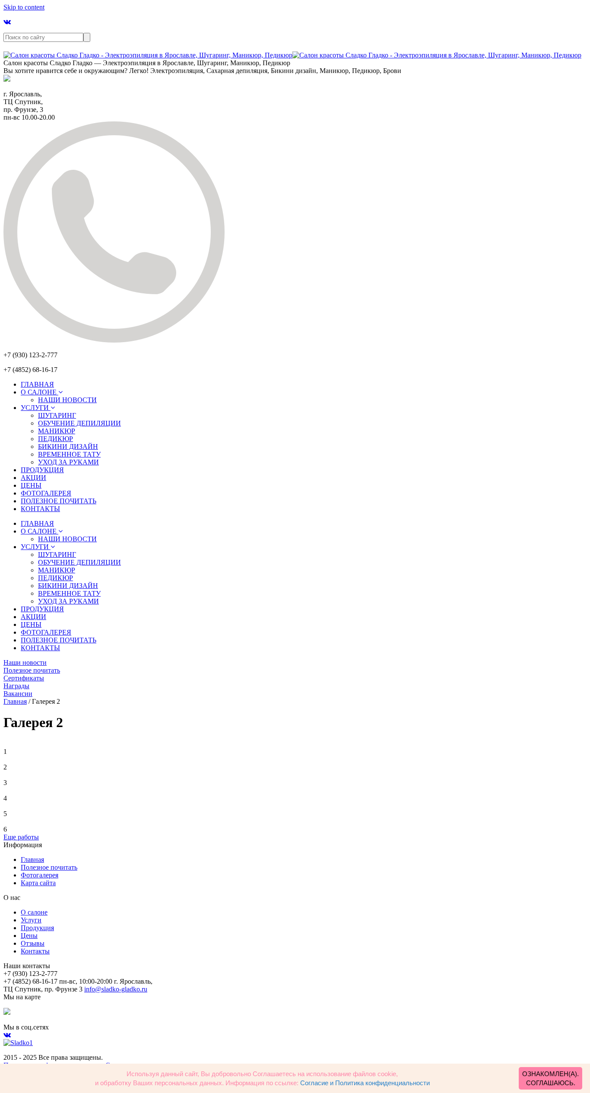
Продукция (37, 927)
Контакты (35, 951)
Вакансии (17, 693)
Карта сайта (38, 882)
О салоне (34, 912)
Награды (16, 685)
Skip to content (23, 7)
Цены (29, 935)
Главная (32, 859)
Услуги (31, 920)
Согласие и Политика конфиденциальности (365, 1083)
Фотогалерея (39, 875)
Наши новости (25, 662)
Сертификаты (23, 678)
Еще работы (21, 837)
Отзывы (32, 943)
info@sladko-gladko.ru (115, 989)
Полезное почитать (31, 670)
